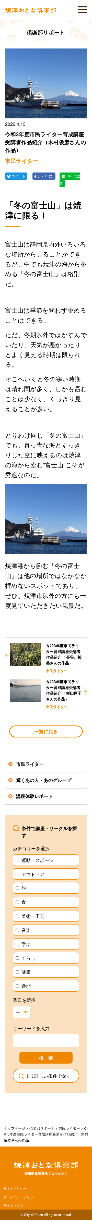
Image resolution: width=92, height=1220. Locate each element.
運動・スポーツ (37, 860)
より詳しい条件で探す (48, 1075)
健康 (26, 971)
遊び (26, 985)
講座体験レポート (34, 796)
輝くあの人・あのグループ (43, 780)
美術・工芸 (32, 916)
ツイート (18, 176)
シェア (43, 176)
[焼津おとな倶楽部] (30, 11)
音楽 (26, 930)
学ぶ (26, 944)
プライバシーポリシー (20, 1196)
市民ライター (30, 764)
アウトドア (32, 874)
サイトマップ (13, 1205)
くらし (28, 957)
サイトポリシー (15, 1188)
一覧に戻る (45, 731)
